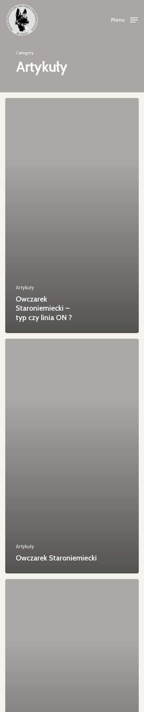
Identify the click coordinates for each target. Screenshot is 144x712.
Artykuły (25, 287)
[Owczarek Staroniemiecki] (72, 456)
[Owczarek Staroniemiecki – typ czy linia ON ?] (72, 215)
